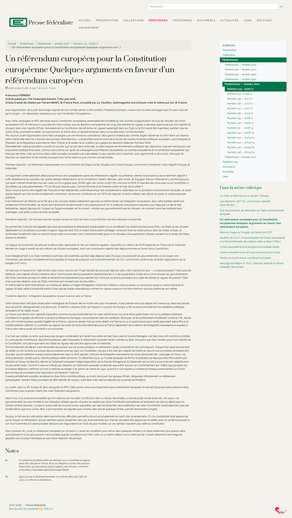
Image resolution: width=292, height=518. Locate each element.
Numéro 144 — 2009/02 (241, 142)
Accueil (85, 20)
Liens (247, 20)
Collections (133, 20)
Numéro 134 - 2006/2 (239, 93)
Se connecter (31, 508)
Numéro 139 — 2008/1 (240, 118)
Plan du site (15, 508)
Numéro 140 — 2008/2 (240, 123)
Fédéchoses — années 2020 (240, 64)
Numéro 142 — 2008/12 (240, 132)
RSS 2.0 (48, 508)
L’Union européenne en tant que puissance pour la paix (250, 252)
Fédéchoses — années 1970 (240, 69)
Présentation (107, 20)
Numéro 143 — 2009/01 (240, 137)
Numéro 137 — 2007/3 (240, 108)
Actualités (229, 20)
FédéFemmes (182, 20)
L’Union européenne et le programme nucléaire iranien (250, 246)
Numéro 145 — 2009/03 (241, 147)
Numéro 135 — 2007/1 (239, 98)
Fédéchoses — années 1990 (240, 79)
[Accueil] (41, 23)
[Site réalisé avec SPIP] (281, 510)
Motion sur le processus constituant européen (245, 257)
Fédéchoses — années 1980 (240, 74)
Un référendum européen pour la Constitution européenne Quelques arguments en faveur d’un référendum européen (250, 223)
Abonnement (89, 27)
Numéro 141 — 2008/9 (240, 127)
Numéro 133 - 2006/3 (85, 43)
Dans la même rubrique (241, 187)
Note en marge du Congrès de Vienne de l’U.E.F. (246, 232)
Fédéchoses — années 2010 (240, 157)
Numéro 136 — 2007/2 (240, 103)
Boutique (264, 20)
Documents (206, 20)
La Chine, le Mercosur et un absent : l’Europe (244, 195)
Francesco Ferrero (46, 88)
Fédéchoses (158, 20)
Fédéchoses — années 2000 (53, 43)
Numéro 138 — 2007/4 (240, 113)
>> (281, 6)
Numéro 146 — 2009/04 (241, 152)
